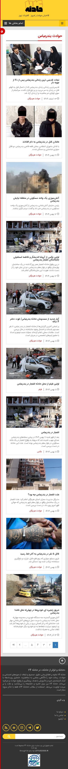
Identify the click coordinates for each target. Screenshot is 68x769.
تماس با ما (59, 715)
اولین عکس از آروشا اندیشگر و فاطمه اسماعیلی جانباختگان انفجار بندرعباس (36, 258)
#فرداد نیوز (24, 15)
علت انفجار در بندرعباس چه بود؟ (43, 495)
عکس (39, 451)
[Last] (13, 645)
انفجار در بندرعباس (50, 432)
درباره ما (60, 712)
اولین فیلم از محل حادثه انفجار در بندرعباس (38, 384)
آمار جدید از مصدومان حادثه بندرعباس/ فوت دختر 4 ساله (34, 320)
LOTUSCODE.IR (41, 751)
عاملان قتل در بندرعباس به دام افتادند (40, 142)
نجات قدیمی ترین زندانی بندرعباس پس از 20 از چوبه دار (36, 81)
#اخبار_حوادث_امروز (40, 15)
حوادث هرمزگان (34, 98)
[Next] (20, 645)
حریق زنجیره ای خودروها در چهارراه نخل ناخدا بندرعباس (37, 611)
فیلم (40, 389)
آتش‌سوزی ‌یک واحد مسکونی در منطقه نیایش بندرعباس (36, 199)
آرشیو (60, 719)
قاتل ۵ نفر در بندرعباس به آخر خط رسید (39, 554)
